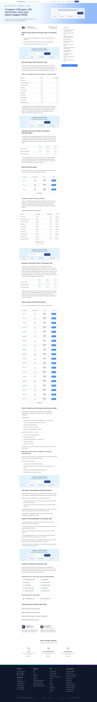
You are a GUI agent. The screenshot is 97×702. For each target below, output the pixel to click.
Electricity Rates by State (70, 676)
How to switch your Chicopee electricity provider (69, 48)
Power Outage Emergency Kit (38, 680)
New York (51, 685)
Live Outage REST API (21, 681)
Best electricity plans (67, 39)
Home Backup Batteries (70, 671)
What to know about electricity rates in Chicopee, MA (69, 30)
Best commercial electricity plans (68, 45)
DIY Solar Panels (53, 671)
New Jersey (52, 689)
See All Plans (39, 193)
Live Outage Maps (20, 683)
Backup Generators (69, 673)
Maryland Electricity (69, 691)
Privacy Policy (50, 697)
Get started (80, 13)
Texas (51, 680)
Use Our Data (53, 1)
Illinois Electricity (69, 682)
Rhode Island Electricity (70, 687)
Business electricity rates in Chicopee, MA (68, 42)
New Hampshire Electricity (71, 685)
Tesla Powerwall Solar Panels (55, 676)
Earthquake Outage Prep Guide (39, 685)
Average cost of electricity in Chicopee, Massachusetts (69, 37)
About (34, 673)
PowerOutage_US (21, 671)
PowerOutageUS (21, 673)
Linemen (62, 1)
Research (35, 676)
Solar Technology (53, 673)
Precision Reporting (20, 687)
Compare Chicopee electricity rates (69, 57)
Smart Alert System (20, 685)
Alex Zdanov (47, 626)
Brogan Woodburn (30, 26)
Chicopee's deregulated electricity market (68, 51)
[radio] (53, 16)
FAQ (34, 671)
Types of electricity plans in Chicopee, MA (68, 54)
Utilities (58, 1)
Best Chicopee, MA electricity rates (69, 34)
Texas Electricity (69, 678)
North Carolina (52, 687)
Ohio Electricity (68, 680)
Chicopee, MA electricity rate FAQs (69, 60)
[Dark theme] (80, 1)
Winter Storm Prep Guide (37, 682)
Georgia (51, 691)
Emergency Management (70, 1)
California (51, 678)
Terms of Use (45, 697)
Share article (70, 65)
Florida (51, 682)
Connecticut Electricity (70, 689)
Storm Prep (35, 678)
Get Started (47, 53)
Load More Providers (39, 241)
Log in (77, 1)
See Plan (53, 180)
